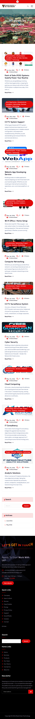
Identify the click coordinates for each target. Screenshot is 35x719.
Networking (16, 104)
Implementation (10, 56)
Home (17, 29)
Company (7, 595)
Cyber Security (11, 342)
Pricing (6, 607)
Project (18, 150)
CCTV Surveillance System (16, 304)
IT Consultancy (11, 425)
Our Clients (7, 664)
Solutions (9, 60)
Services (24, 58)
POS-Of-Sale (17, 58)
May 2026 (9, 525)
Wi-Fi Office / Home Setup (16, 221)
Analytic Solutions (12, 473)
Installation (9, 58)
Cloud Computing (12, 384)
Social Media (7, 616)
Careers (6, 619)
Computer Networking (14, 261)
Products (6, 658)
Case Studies (8, 604)
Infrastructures (20, 56)
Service (6, 601)
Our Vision (7, 661)
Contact (6, 622)
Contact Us (7, 667)
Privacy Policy (8, 610)
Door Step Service (11, 102)
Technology (15, 60)
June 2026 (9, 521)
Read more (8, 92)
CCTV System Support (15, 122)
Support (6, 613)
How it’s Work (8, 598)
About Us (6, 669)
